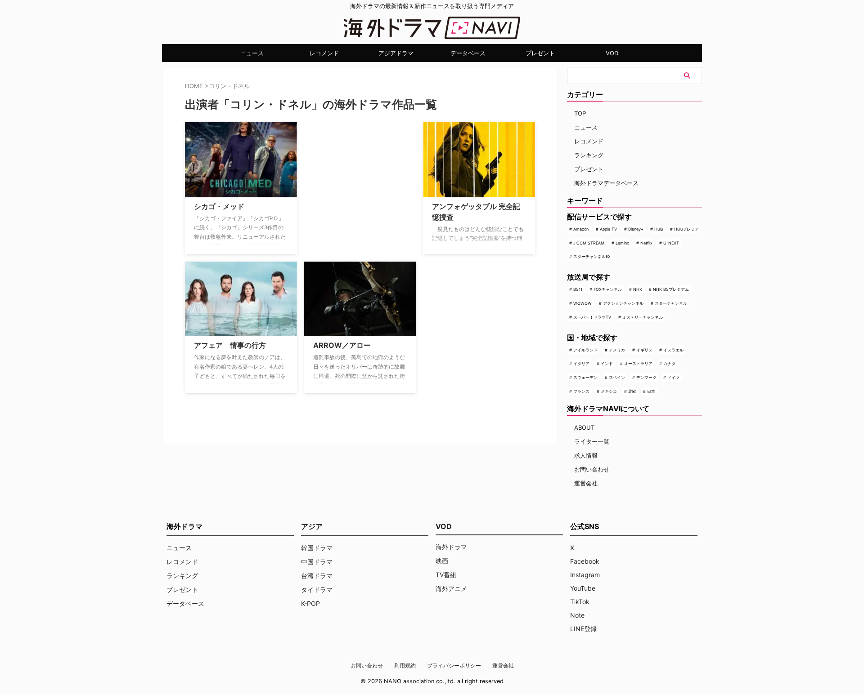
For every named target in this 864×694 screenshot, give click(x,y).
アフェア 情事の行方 (230, 345)
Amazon (581, 229)
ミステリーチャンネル (642, 317)
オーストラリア (638, 363)
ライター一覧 (591, 441)
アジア (312, 526)
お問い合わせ (591, 469)
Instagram (585, 574)
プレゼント (540, 53)
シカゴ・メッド (219, 206)
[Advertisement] (349, 178)
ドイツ (673, 377)
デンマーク (646, 377)
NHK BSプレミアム (671, 289)
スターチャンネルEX (592, 256)
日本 (651, 391)
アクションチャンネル (623, 303)
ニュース (252, 53)
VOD (612, 53)
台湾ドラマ (317, 575)
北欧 (632, 391)
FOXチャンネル (608, 289)
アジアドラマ (396, 53)
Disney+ (636, 229)
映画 (442, 561)
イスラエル (673, 349)
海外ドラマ (451, 547)
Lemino (622, 242)
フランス (581, 391)
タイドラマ (317, 589)
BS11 (577, 289)
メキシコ (609, 391)
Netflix (646, 242)
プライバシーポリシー (454, 665)
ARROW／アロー (342, 345)
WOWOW (582, 303)
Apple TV (608, 229)
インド (607, 363)
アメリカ (617, 349)
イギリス (644, 349)
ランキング (588, 155)
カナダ (669, 363)
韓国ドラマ (317, 548)
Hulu (658, 229)
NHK (637, 289)
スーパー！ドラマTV (592, 317)
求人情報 (586, 455)
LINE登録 (583, 628)
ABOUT (584, 427)
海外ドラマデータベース (606, 183)
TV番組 (446, 574)
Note (577, 615)
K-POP (310, 603)
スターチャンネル (671, 303)
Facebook (584, 561)
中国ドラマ (317, 561)
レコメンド (324, 53)
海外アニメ (451, 588)
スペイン (617, 377)
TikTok (580, 601)
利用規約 (405, 665)
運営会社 (586, 483)
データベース (468, 53)
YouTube (582, 588)
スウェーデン (585, 377)
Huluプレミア (686, 229)
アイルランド (585, 349)
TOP (580, 113)
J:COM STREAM (588, 242)
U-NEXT (671, 242)
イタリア (581, 363)
